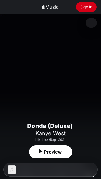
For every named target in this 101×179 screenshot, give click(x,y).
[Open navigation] (10, 7)
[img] (50, 7)
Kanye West (51, 133)
